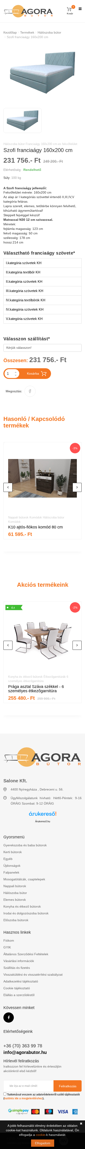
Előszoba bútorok (15, 920)
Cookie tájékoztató (16, 988)
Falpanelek (11, 872)
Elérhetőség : (12, 170)
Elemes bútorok (14, 899)
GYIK (7, 947)
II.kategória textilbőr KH (23, 272)
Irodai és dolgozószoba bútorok (26, 913)
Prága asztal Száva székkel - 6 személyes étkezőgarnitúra (36, 688)
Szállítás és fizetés (16, 968)
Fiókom (8, 940)
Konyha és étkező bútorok (22, 906)
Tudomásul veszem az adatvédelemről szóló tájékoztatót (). (41, 1096)
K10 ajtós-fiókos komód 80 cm (35, 527)
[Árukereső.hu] (42, 815)
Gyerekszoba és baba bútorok (25, 845)
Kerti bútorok (12, 852)
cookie (40, 1135)
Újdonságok (11, 865)
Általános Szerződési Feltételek (25, 954)
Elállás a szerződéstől (18, 995)
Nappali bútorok (14, 886)
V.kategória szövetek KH (24, 319)
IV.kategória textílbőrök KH (25, 300)
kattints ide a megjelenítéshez (23, 1098)
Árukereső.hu (42, 821)
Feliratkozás (67, 1086)
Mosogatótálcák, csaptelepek (24, 879)
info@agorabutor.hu (25, 1052)
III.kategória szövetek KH (24, 291)
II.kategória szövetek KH (24, 281)
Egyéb (7, 859)
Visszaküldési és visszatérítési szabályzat (33, 974)
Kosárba (33, 373)
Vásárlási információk (18, 961)
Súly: (6, 177)
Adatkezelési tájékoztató (20, 981)
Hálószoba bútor (49, 32)
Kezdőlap (10, 32)
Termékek (27, 32)
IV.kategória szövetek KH (25, 309)
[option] (42, 72)
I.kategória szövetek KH (23, 263)
